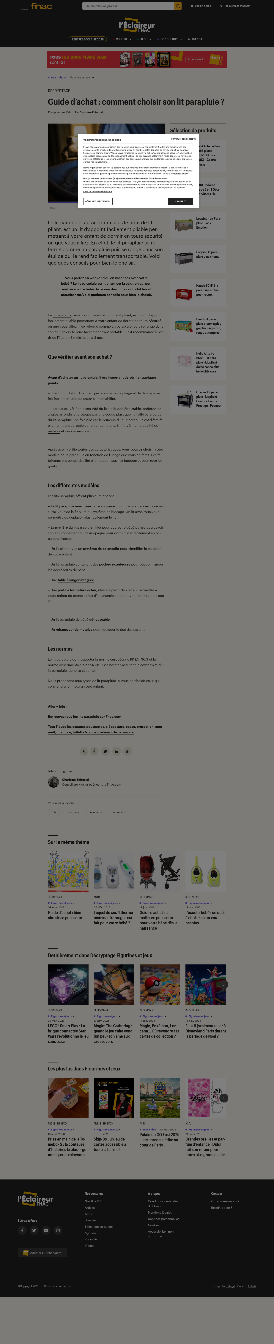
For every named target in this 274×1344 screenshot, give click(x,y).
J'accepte (180, 201)
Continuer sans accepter (183, 139)
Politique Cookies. (179, 173)
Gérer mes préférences (98, 201)
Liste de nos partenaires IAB (97, 191)
